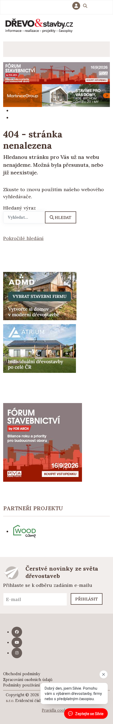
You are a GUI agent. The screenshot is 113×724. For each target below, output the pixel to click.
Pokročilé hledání (23, 238)
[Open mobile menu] (11, 49)
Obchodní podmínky (21, 674)
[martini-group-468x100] (56, 95)
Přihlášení (77, 5)
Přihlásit (86, 599)
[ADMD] (40, 295)
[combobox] (24, 217)
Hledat (63, 217)
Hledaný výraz (19, 208)
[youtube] (17, 642)
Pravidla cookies (56, 710)
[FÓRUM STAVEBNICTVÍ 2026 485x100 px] (56, 73)
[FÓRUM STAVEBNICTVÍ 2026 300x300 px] (42, 442)
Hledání (85, 6)
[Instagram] (17, 653)
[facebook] (17, 632)
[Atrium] (39, 348)
